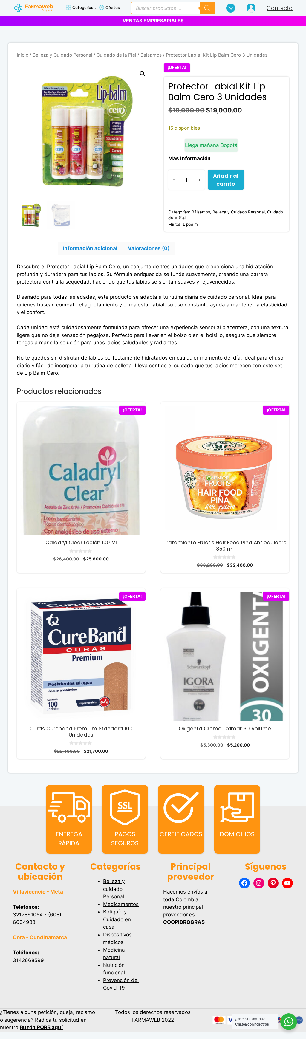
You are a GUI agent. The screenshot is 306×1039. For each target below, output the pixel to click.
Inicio (22, 55)
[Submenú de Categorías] (95, 8)
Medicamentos (121, 904)
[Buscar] (207, 8)
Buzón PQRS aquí (41, 1027)
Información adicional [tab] (90, 248)
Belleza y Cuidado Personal (62, 55)
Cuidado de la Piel (116, 55)
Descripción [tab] (37, 248)
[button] (142, 73)
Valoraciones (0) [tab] (149, 248)
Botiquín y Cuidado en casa (117, 919)
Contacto (280, 8)
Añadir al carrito (225, 180)
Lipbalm (190, 224)
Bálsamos (151, 55)
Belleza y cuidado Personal (114, 888)
